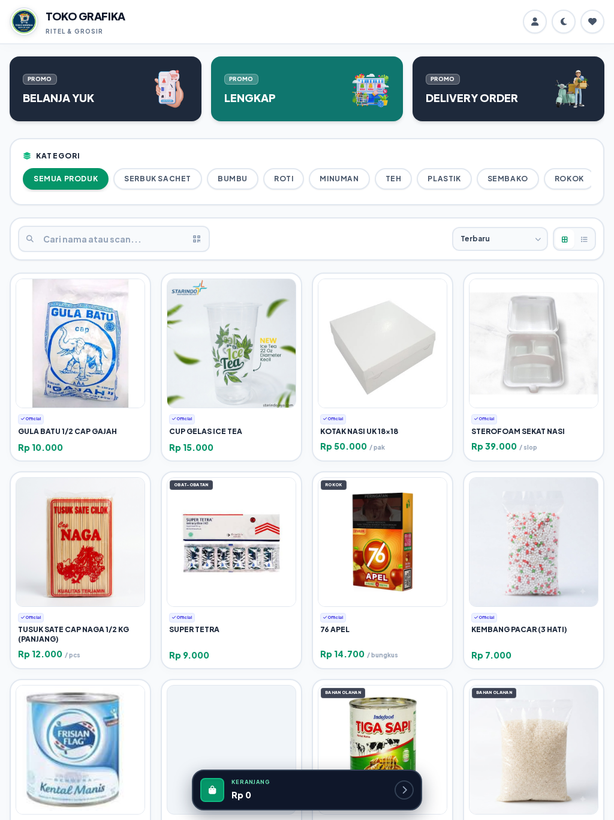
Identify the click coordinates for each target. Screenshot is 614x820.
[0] (592, 22)
